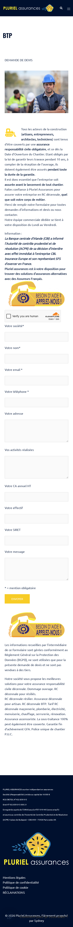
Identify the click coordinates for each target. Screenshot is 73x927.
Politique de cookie (15, 887)
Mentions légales (14, 877)
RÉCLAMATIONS (14, 892)
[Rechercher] (61, 8)
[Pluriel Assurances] (28, 8)
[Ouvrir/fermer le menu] (68, 8)
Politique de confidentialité (21, 882)
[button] (9, 917)
